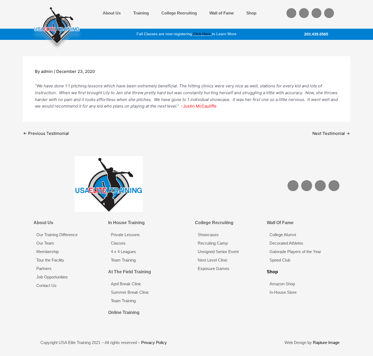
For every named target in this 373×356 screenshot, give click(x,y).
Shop (251, 13)
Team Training (123, 260)
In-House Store (283, 292)
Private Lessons (125, 234)
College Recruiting (179, 13)
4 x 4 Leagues (123, 251)
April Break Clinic (126, 283)
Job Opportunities (52, 277)
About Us (112, 13)
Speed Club (280, 260)
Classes (118, 243)
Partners (44, 268)
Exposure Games (213, 268)
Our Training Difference (57, 234)
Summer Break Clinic (130, 292)
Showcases (208, 234)
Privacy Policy (154, 342)
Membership (47, 251)
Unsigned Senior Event (218, 251)
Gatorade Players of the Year (295, 251)
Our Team (45, 243)
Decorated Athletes (286, 243)
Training (141, 13)
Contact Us (46, 285)
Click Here (202, 34)
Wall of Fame (221, 13)
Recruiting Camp (213, 243)
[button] (113, 13)
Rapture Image (326, 342)
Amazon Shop (282, 283)
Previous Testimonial (46, 133)
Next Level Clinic (213, 260)
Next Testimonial (331, 133)
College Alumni (283, 234)
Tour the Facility (50, 260)
